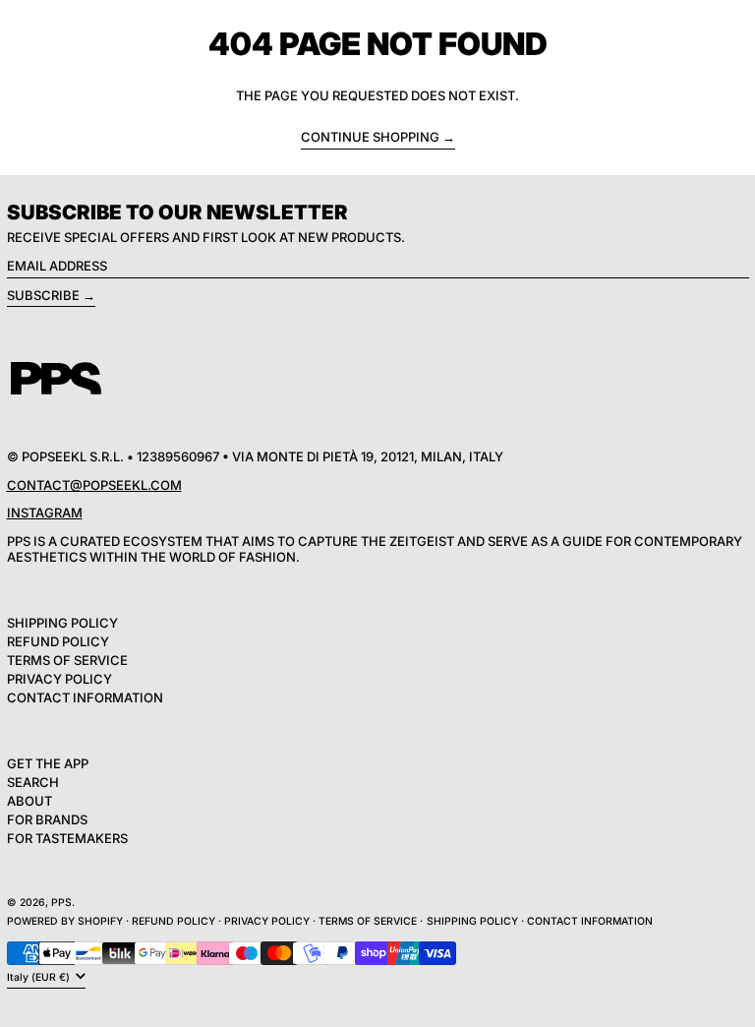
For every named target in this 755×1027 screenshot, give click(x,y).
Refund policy (173, 921)
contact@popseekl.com (94, 485)
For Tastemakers (67, 838)
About (29, 801)
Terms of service (368, 921)
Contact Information (85, 697)
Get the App (47, 763)
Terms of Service (67, 660)
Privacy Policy (59, 679)
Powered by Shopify (65, 921)
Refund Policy (58, 641)
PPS (61, 902)
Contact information (590, 921)
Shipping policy (472, 921)
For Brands (47, 819)
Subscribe (43, 295)
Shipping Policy (62, 623)
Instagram (45, 512)
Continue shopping (370, 137)
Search (33, 782)
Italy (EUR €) (40, 977)
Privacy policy (267, 921)
